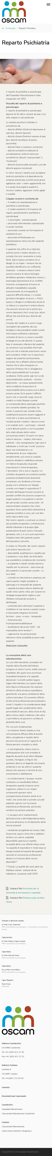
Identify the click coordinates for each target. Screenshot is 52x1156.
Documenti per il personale (14, 1096)
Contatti (6, 1087)
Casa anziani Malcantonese (13, 1126)
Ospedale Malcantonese (12, 1109)
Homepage (10, 28)
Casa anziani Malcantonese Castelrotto (18, 1113)
